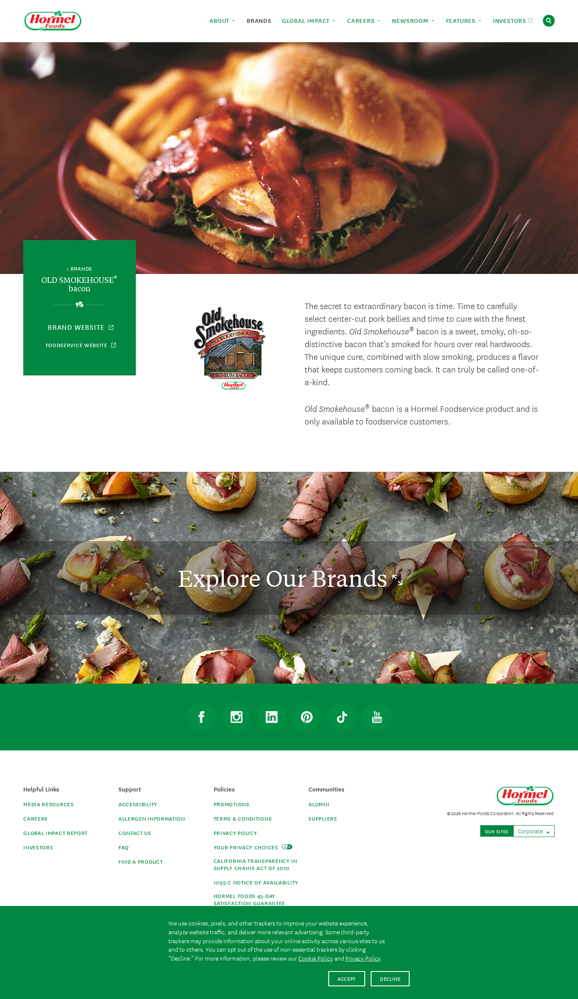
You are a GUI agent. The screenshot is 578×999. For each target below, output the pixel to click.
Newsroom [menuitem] (411, 20)
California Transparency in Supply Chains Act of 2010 (255, 864)
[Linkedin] (271, 717)
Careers (35, 818)
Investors (38, 847)
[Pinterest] (306, 717)
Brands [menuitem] (259, 20)
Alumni (318, 804)
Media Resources (48, 804)
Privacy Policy (235, 833)
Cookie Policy (315, 958)
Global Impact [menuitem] (307, 20)
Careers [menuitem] (362, 20)
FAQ (123, 847)
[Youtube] (377, 717)
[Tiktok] (342, 717)
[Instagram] (236, 717)
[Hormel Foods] (53, 20)
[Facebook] (201, 717)
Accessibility (137, 804)
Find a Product (140, 861)
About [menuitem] (220, 20)
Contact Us (134, 833)
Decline (390, 978)
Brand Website (77, 327)
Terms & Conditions (243, 818)
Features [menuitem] (462, 20)
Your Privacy (247, 847)
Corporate (531, 831)
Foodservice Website (77, 345)
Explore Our (285, 577)
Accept (347, 978)
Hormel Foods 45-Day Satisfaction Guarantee (249, 899)
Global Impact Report (55, 833)
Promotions (232, 804)
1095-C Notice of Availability (256, 882)
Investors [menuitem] (510, 20)
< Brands (79, 268)
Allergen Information (151, 818)
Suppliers (322, 818)
